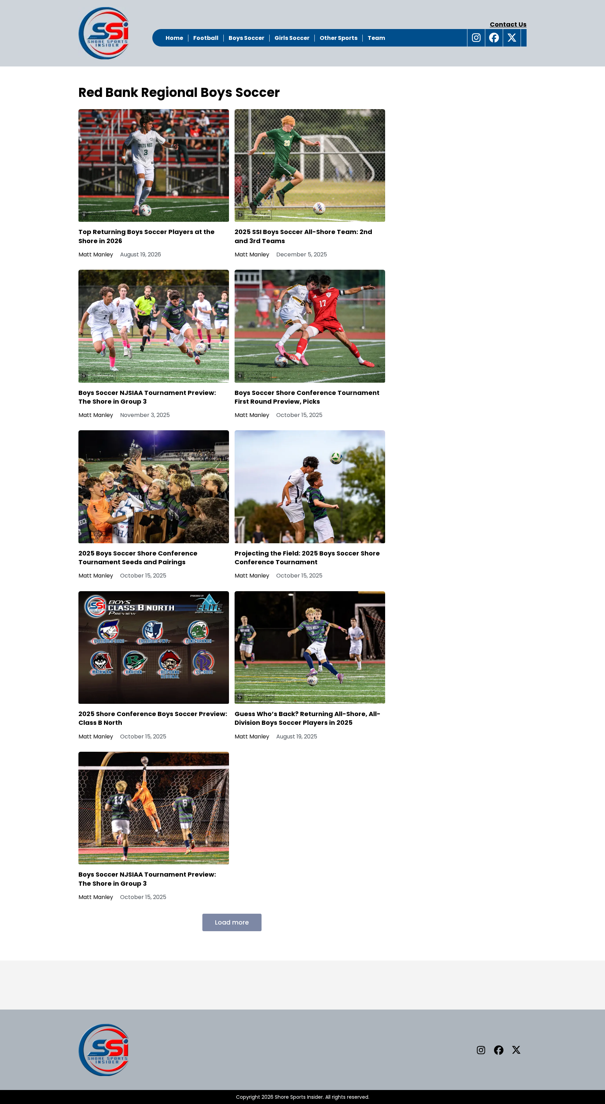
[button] (476, 38)
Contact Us (508, 24)
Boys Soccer (246, 38)
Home (174, 38)
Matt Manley (95, 255)
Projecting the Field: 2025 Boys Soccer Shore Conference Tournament (307, 557)
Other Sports (338, 38)
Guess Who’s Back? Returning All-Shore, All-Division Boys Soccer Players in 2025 (308, 718)
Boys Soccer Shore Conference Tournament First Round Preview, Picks (307, 397)
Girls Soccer (292, 38)
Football (205, 38)
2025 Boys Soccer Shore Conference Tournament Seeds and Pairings (137, 557)
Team (376, 38)
